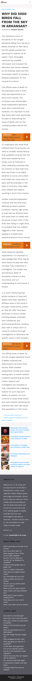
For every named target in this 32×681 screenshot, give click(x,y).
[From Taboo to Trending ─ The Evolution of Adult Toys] (5, 448)
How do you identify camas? (13, 649)
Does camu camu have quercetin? (15, 618)
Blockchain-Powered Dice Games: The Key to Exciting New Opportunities (19, 430)
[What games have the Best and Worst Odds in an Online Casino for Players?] (5, 465)
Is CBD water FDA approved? (13, 646)
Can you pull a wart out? (13, 415)
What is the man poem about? (14, 588)
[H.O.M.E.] (4, 2)
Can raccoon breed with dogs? (14, 660)
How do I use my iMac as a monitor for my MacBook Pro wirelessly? (13, 560)
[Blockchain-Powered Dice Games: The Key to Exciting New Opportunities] (5, 431)
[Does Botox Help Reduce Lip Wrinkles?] (5, 457)
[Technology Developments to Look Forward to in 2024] (5, 440)
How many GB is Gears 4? (12, 551)
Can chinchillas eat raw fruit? (13, 576)
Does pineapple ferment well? (13, 639)
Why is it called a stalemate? (13, 569)
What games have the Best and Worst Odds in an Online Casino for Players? (20, 464)
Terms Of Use (20, 677)
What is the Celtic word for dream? (15, 604)
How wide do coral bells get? (13, 616)
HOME (3, 9)
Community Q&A (10, 9)
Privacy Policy (11, 677)
